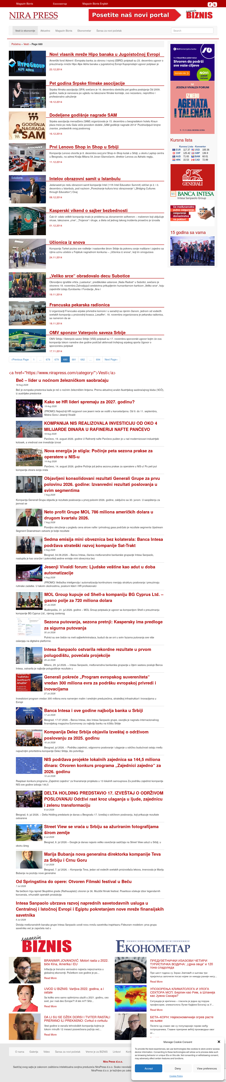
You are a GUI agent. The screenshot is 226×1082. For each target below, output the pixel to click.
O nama (19, 1051)
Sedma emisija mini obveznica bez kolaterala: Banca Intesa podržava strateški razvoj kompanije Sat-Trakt (103, 542)
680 (65, 359)
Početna (16, 44)
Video (46, 1051)
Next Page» (111, 359)
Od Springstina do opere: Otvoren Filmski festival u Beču (74, 881)
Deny (178, 1068)
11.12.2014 (55, 162)
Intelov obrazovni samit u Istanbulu (85, 178)
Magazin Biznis (24, 3)
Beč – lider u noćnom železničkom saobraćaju (62, 380)
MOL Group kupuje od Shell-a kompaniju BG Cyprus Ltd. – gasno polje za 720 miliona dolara (103, 597)
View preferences (207, 1068)
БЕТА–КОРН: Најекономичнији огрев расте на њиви (181, 1019)
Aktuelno (45, 30)
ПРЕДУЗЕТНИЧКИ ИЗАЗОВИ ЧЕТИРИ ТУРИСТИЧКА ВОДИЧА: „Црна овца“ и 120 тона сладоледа (181, 964)
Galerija (33, 1051)
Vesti (26, 44)
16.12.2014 (55, 133)
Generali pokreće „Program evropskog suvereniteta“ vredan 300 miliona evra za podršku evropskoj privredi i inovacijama (100, 683)
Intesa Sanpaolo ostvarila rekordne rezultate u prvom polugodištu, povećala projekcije (97, 652)
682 (83, 359)
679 (57, 359)
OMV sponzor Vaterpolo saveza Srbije (87, 332)
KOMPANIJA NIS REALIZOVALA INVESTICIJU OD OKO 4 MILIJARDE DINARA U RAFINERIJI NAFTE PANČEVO (100, 426)
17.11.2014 (55, 351)
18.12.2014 (55, 102)
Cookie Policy (176, 1075)
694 (98, 359)
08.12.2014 (55, 197)
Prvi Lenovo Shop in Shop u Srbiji (84, 147)
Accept (149, 1068)
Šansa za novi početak (109, 30)
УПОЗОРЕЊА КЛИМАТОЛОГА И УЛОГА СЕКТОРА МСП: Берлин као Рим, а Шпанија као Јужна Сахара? (182, 992)
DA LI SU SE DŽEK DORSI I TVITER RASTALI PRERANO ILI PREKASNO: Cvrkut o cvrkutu (77, 1019)
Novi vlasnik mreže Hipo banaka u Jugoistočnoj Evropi (104, 54)
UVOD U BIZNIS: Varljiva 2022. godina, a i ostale (74, 990)
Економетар (60, 3)
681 (74, 359)
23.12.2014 (55, 69)
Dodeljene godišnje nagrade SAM (83, 115)
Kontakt (130, 1051)
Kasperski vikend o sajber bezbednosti (88, 210)
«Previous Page (20, 359)
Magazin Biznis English (95, 3)
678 (48, 359)
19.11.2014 (55, 294)
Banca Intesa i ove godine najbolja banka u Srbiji (93, 710)
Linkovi (117, 1051)
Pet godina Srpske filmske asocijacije (87, 83)
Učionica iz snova (67, 242)
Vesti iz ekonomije (25, 30)
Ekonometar (84, 30)
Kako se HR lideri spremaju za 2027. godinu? (89, 402)
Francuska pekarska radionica (79, 305)
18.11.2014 (55, 323)
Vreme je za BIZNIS (97, 1051)
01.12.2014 (55, 225)
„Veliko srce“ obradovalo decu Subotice (89, 276)
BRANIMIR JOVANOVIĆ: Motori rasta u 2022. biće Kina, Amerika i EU (76, 962)
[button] (219, 1041)
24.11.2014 (55, 257)
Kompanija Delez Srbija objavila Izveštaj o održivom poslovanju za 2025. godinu (96, 735)
